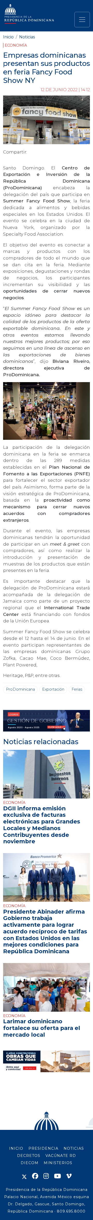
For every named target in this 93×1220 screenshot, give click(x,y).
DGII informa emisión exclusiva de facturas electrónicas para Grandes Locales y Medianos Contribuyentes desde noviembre (41, 825)
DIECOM (29, 1163)
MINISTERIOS (58, 1163)
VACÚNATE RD (60, 1155)
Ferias (77, 689)
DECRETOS (28, 1155)
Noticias (27, 37)
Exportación (53, 689)
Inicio (8, 37)
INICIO (16, 1148)
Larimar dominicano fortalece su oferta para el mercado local (41, 1028)
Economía (16, 45)
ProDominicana (20, 689)
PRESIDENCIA (43, 1148)
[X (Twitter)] (24, 1176)
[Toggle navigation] (82, 19)
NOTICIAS (74, 1148)
